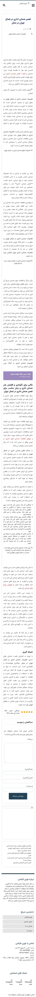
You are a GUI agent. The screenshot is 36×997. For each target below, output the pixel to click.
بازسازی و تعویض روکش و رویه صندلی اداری (19, 846)
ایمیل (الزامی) (28, 777)
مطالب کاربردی (26, 29)
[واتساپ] (28, 982)
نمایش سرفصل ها (25, 377)
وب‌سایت (29, 786)
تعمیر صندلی (28, 921)
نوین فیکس (28, 917)
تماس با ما (28, 926)
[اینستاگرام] (9, 982)
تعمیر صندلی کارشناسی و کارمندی (22, 863)
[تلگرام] (18, 982)
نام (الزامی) (29, 769)
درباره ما (29, 931)
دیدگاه (30, 739)
